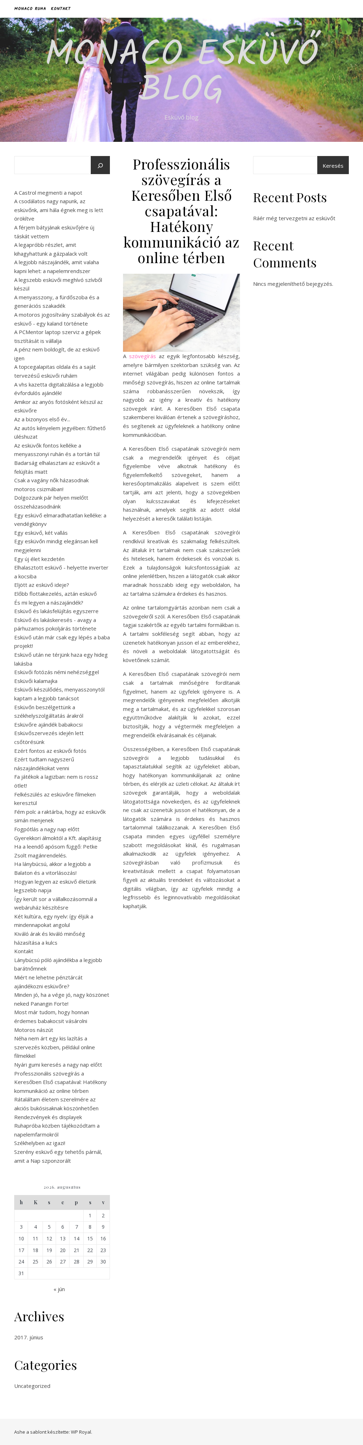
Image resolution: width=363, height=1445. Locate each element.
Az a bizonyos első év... (42, 419)
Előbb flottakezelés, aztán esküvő (55, 593)
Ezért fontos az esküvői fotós (50, 750)
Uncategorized (32, 1385)
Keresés (333, 165)
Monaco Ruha (30, 8)
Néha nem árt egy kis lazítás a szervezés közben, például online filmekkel (54, 1047)
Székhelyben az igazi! (39, 1142)
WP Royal (81, 1432)
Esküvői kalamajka (35, 680)
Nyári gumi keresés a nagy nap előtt (58, 1064)
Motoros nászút (33, 1029)
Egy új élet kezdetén (39, 558)
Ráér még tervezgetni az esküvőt (294, 218)
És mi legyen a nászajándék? (48, 602)
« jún (59, 1289)
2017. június (28, 1337)
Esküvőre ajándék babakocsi (48, 724)
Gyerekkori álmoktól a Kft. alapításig (57, 837)
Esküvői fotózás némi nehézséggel (56, 672)
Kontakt (61, 8)
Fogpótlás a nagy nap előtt (46, 829)
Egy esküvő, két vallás (41, 532)
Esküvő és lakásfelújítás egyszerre (56, 611)
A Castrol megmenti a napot (48, 192)
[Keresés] (100, 165)
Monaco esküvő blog (181, 73)
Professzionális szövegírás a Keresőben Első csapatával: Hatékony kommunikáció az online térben (60, 1082)
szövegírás (142, 356)
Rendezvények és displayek (48, 1117)
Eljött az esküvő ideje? (41, 584)
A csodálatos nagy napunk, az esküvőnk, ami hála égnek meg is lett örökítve (58, 210)
